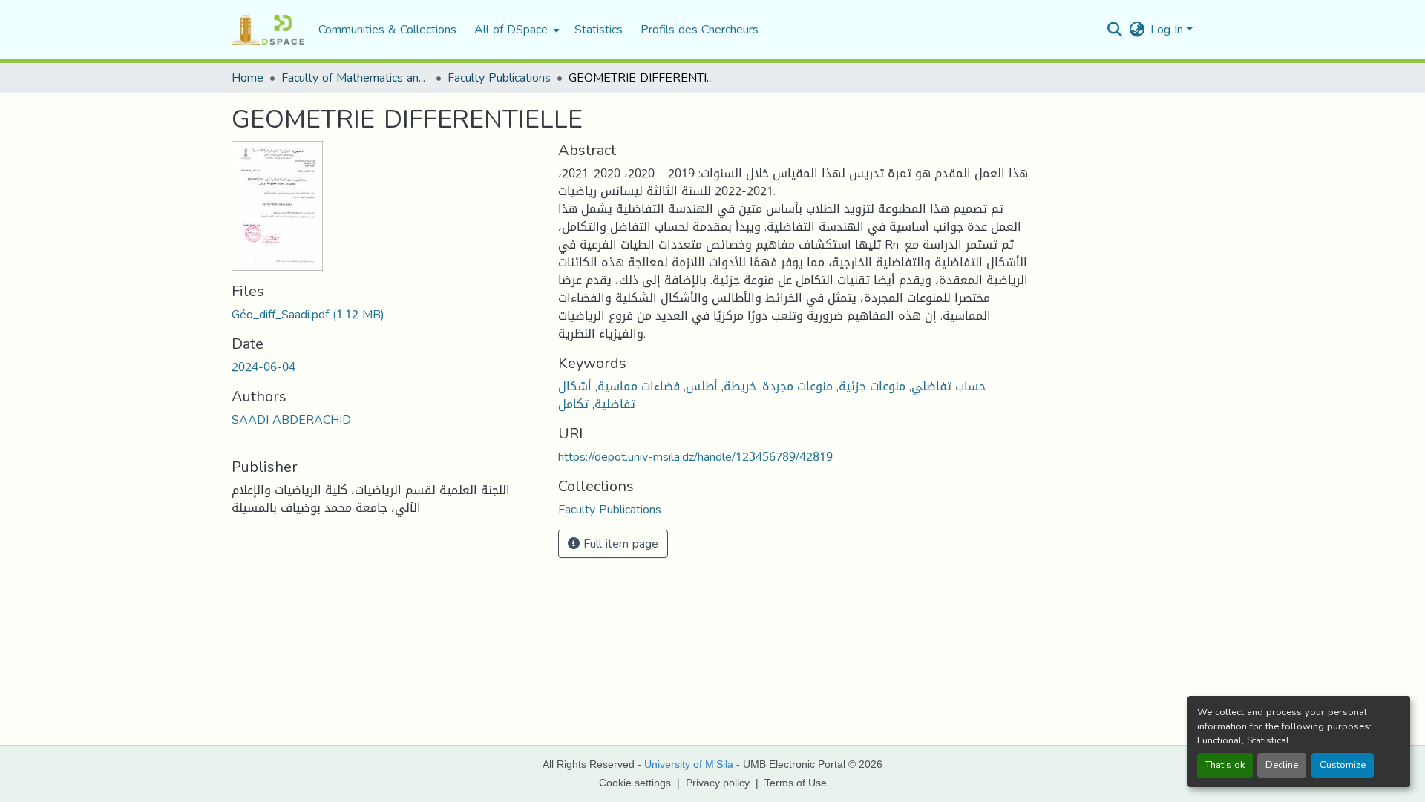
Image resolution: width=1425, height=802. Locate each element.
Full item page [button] (619, 543)
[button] (268, 30)
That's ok (1225, 765)
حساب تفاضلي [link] (948, 386)
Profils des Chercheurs (700, 29)
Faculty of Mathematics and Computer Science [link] (355, 78)
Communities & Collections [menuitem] (387, 30)
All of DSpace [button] (511, 30)
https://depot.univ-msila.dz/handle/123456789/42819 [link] (695, 456)
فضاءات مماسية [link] (638, 386)
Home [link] (247, 78)
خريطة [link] (740, 386)
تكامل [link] (573, 403)
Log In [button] (1168, 29)
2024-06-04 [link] (263, 366)
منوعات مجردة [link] (797, 386)
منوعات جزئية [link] (872, 386)
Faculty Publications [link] (499, 78)
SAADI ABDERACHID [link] (291, 419)
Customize (1343, 765)
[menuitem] (515, 29)
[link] (386, 314)
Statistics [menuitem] (598, 30)
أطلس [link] (702, 386)
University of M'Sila (688, 764)
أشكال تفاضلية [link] (596, 395)
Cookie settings (635, 783)
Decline (1281, 765)
